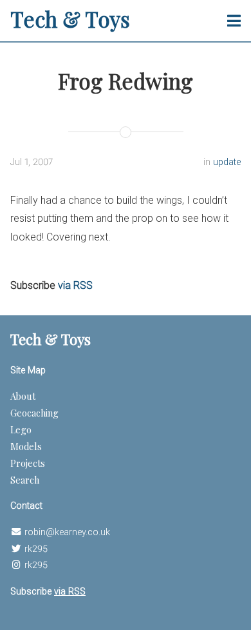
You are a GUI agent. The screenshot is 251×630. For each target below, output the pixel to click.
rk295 (36, 549)
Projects (27, 463)
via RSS (75, 285)
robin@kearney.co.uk (67, 532)
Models (26, 446)
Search (24, 479)
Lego (21, 429)
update (227, 162)
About (22, 395)
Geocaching (34, 412)
